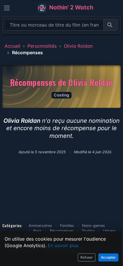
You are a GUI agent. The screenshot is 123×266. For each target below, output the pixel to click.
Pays (37, 231)
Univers (109, 231)
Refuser (86, 257)
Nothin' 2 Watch (70, 7)
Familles (67, 225)
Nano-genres (93, 225)
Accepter (108, 257)
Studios (88, 231)
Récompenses (62, 231)
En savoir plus (63, 245)
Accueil (12, 46)
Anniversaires (40, 225)
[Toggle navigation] (6, 8)
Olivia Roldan (78, 46)
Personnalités (42, 46)
